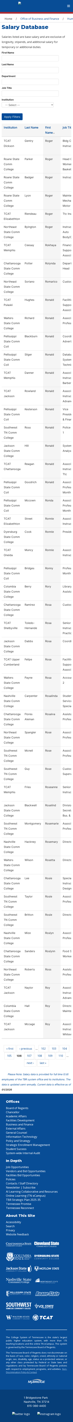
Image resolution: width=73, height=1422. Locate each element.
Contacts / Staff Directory (22, 1183)
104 (64, 1048)
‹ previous (25, 1048)
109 (50, 1056)
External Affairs (15, 1128)
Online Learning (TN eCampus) (25, 1196)
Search (10, 1226)
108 (39, 1056)
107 (29, 1056)
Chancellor (13, 1112)
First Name (8, 52)
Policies (10, 1179)
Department (8, 76)
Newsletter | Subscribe (20, 1187)
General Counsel (16, 1132)
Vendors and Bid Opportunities (25, 1171)
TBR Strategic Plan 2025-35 (23, 1200)
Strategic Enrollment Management (28, 1145)
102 (43, 1048)
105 (9, 1056)
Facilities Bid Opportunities (23, 1175)
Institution (8, 99)
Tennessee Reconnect (20, 1208)
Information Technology (21, 1137)
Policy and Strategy (18, 1141)
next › (30, 1063)
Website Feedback (17, 1234)
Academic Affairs (16, 1116)
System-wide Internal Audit (23, 1153)
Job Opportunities (17, 1167)
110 (60, 1056)
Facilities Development (20, 1120)
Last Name (8, 64)
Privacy (10, 1230)
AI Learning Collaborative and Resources (32, 1191)
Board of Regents (17, 1108)
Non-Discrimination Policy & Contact (36, 1370)
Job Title (7, 87)
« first (9, 1048)
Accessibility (13, 1222)
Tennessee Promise (18, 1204)
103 (54, 1048)
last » (43, 1063)
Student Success (16, 1149)
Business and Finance (19, 1124)
